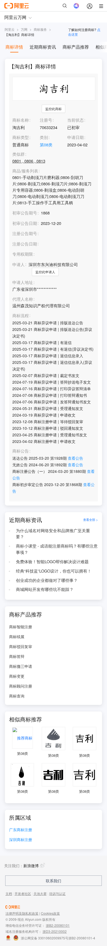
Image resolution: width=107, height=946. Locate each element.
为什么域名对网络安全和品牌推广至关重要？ (53, 534)
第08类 (46, 144)
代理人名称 (22, 299)
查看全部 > (90, 520)
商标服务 (40, 29)
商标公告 (20, 451)
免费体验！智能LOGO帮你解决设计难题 (52, 561)
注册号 (46, 120)
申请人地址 (22, 282)
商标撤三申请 (20, 666)
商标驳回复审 (20, 646)
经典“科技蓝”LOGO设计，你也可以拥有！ (53, 571)
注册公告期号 (24, 233)
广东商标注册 (20, 830)
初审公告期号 (24, 213)
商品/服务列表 (25, 171)
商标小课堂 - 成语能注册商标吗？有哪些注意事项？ (57, 549)
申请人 (18, 264)
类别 (44, 137)
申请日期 (75, 137)
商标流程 (20, 315)
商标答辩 (16, 656)
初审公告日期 (24, 223)
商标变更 (16, 676)
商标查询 (16, 696)
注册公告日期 (24, 244)
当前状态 (75, 120)
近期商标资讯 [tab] (43, 47)
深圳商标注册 (20, 840)
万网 (24, 29)
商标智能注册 (20, 626)
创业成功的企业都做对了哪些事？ (47, 580)
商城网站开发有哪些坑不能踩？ (45, 589)
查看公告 (75, 458)
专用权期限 (22, 254)
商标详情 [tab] (14, 47)
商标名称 (20, 120)
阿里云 (10, 29)
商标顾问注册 (20, 686)
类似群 (18, 154)
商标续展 (16, 636)
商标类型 (20, 137)
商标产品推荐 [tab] (76, 47)
